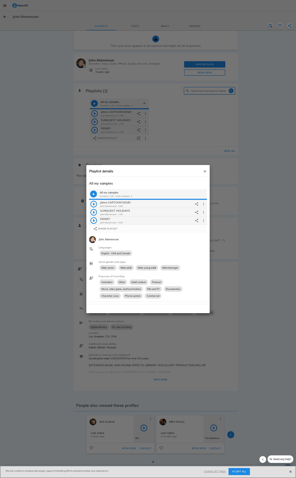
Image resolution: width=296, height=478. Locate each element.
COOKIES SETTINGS (215, 471)
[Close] (290, 471)
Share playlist (107, 228)
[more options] (203, 203)
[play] (94, 204)
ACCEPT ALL (239, 471)
